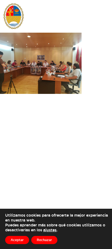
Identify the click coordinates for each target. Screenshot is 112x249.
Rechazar (44, 240)
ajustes (50, 230)
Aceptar (17, 240)
